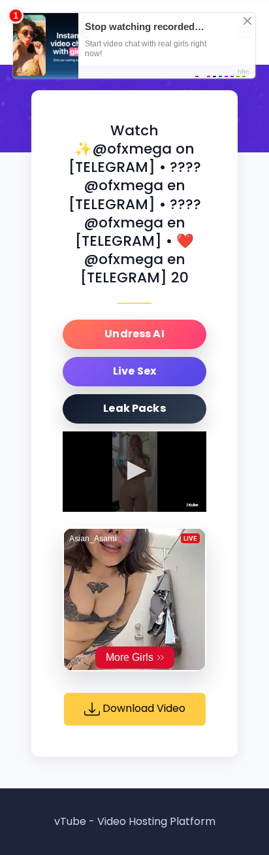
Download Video (142, 708)
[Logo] (192, 505)
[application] (134, 471)
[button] (134, 470)
